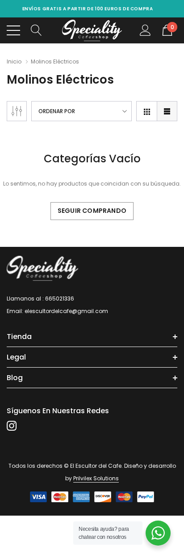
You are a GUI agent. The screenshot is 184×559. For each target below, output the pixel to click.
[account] (145, 29)
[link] (42, 268)
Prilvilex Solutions (96, 478)
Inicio (14, 61)
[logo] (92, 30)
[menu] (13, 30)
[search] (36, 29)
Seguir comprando (92, 210)
